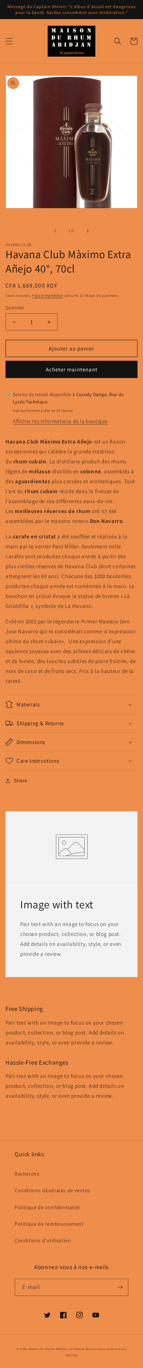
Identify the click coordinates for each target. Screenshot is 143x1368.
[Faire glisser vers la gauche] (55, 231)
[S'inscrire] (120, 1287)
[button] (9, 41)
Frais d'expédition (47, 295)
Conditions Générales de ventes (52, 1190)
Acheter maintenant (72, 369)
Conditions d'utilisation (43, 1240)
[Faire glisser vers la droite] (88, 231)
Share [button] (20, 780)
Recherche (27, 1174)
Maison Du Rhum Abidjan (48, 1349)
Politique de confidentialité (47, 1207)
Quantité (15, 307)
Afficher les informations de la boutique (60, 421)
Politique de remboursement (49, 1224)
